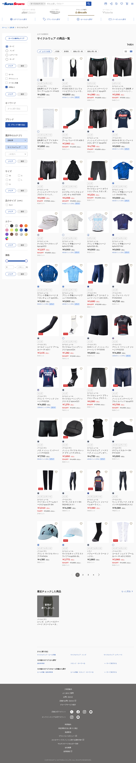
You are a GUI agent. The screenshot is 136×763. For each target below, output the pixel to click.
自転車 (12, 27)
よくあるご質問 (68, 693)
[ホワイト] (38, 80)
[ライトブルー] (63, 287)
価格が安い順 (78, 51)
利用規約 (68, 724)
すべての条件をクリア (16, 38)
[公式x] (71, 711)
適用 (22, 66)
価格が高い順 (92, 51)
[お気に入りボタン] (56, 58)
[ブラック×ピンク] (113, 80)
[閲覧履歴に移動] (116, 4)
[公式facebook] (78, 711)
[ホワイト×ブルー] (88, 235)
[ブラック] (41, 80)
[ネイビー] (113, 131)
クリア (10, 66)
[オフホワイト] (63, 235)
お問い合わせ (68, 697)
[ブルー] (113, 183)
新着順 (66, 51)
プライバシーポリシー (67, 736)
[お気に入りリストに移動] (121, 3)
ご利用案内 (68, 689)
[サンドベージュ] (38, 235)
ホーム (4, 27)
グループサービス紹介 (68, 705)
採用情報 (66, 751)
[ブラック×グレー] (63, 183)
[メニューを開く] (132, 4)
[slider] (6, 261)
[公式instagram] (84, 711)
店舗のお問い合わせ (67, 701)
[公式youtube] (90, 711)
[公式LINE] (78, 717)
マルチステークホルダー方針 (68, 744)
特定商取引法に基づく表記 (68, 728)
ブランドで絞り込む (18, 125)
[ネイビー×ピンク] (38, 390)
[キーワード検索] (88, 4)
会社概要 (68, 748)
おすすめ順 (46, 51)
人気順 (57, 51)
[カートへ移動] (127, 3)
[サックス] (38, 545)
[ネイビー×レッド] (113, 338)
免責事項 (68, 732)
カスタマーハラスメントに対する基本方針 (67, 740)
